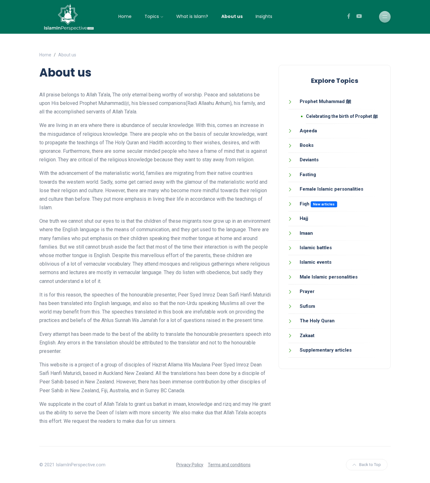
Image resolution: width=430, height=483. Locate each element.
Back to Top (370, 464)
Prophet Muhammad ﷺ (325, 101)
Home (125, 16)
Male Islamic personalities (329, 277)
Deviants (309, 160)
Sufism (307, 306)
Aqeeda (308, 131)
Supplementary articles (326, 350)
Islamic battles (316, 247)
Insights (264, 16)
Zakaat (307, 335)
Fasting (308, 174)
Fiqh (304, 204)
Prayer (307, 291)
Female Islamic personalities (331, 189)
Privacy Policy (189, 464)
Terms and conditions (229, 464)
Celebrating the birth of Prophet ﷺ (342, 116)
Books (307, 145)
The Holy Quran (317, 321)
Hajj (304, 218)
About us (232, 16)
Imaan (306, 233)
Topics (151, 16)
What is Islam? (192, 16)
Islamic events (315, 262)
